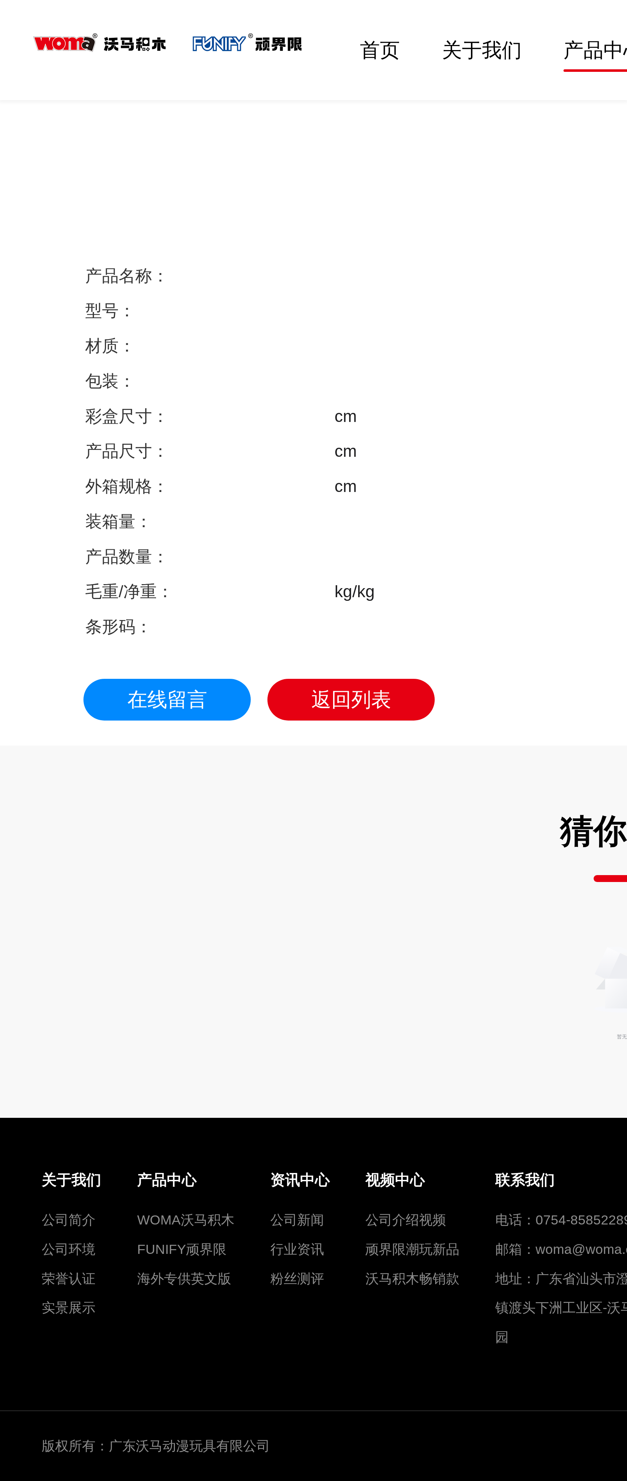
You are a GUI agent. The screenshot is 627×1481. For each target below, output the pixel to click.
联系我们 (525, 1179)
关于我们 (71, 1179)
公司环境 (68, 1249)
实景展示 (68, 1307)
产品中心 (167, 1179)
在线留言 (167, 699)
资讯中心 (300, 1179)
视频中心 (395, 1179)
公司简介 (68, 1220)
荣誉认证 (68, 1278)
